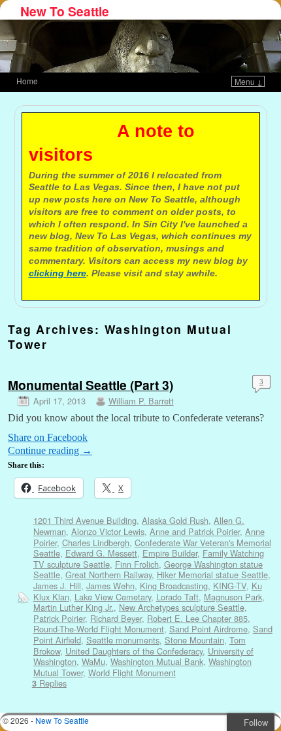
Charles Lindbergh (95, 542)
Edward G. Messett (101, 553)
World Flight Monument (132, 672)
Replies (49, 683)
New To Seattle (64, 11)
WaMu (93, 661)
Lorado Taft (177, 597)
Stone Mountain (194, 640)
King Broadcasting (174, 585)
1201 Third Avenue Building (85, 520)
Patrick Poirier (59, 618)
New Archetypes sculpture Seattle (181, 607)
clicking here (57, 273)
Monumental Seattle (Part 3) (90, 385)
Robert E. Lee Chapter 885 (197, 618)
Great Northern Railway (108, 574)
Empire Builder (169, 553)
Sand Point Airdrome (208, 629)
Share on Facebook (48, 437)
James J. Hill (57, 585)
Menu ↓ (249, 81)
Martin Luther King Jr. (73, 607)
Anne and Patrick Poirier (195, 531)
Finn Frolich (137, 564)
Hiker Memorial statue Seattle (212, 574)
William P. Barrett (141, 401)
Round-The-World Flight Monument (98, 629)
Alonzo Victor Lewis (107, 531)
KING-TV (229, 585)
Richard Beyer (116, 618)
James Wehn (110, 585)
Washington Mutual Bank (156, 661)
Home (27, 80)
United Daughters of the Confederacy (134, 651)
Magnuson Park (233, 597)
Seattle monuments (122, 640)
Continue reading (50, 450)
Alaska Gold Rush (175, 520)
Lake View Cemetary (112, 597)
